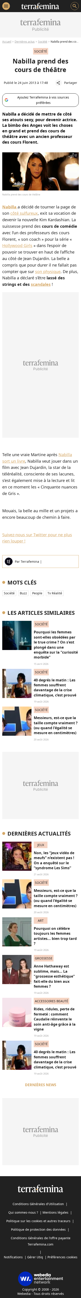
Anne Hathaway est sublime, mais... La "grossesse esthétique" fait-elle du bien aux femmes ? (54, 976)
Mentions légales (55, 1212)
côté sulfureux (24, 213)
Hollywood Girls (17, 245)
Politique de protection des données (38, 1229)
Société (42, 42)
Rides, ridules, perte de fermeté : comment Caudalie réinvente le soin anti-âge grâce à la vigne (55, 1019)
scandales (41, 284)
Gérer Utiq (35, 1257)
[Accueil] (40, 6)
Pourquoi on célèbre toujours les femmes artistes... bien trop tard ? (55, 936)
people (37, 593)
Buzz (23, 593)
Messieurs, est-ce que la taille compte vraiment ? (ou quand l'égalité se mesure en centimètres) (56, 725)
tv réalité (54, 593)
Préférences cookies (62, 1257)
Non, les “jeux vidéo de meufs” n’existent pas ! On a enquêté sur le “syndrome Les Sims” (54, 860)
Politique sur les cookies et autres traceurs (38, 1221)
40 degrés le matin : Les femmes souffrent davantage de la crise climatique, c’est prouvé (55, 688)
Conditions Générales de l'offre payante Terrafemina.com (40, 1241)
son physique (48, 271)
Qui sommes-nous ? (23, 1212)
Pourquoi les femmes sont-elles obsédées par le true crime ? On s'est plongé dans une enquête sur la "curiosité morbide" (56, 645)
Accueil (6, 42)
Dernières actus (25, 42)
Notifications (13, 1257)
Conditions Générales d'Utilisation (38, 1204)
